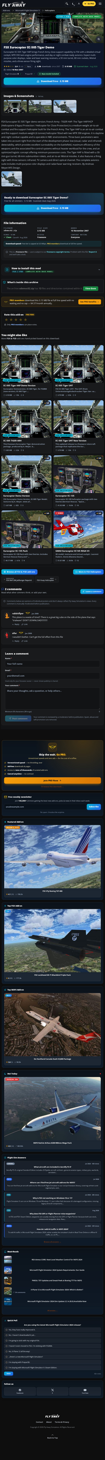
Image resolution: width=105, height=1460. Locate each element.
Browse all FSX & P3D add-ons (21, 572)
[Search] (66, 3)
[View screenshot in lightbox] (99, 39)
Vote (9, 1373)
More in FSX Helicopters (90, 572)
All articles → (52, 1311)
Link (25, 624)
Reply (17, 624)
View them (90, 288)
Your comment (12, 685)
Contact (39, 1422)
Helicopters (50, 10)
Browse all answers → (52, 1242)
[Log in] (78, 3)
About (49, 1422)
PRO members (53, 244)
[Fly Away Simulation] (14, 4)
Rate (29, 66)
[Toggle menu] (100, 3)
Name (8, 658)
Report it (93, 252)
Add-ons (6, 10)
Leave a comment (93, 591)
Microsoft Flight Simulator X (27, 10)
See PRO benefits (88, 301)
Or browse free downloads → (52, 787)
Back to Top (52, 1438)
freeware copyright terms (58, 252)
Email (8, 670)
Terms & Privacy (62, 1422)
